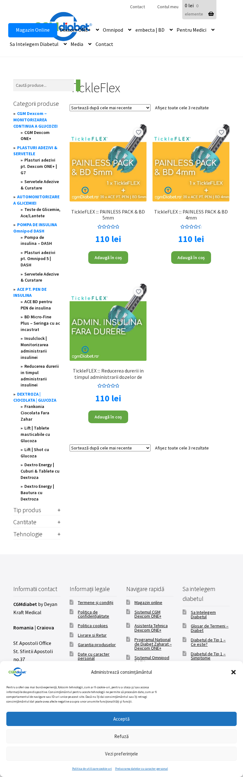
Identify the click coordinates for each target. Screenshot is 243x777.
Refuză (121, 736)
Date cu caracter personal (93, 656)
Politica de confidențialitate (93, 614)
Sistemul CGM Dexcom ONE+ (147, 614)
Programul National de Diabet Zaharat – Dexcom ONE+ (153, 644)
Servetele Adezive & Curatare (40, 185)
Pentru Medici (191, 30)
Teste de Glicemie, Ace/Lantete (40, 213)
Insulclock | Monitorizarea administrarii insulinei (34, 347)
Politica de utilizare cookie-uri (92, 769)
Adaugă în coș (108, 257)
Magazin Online (33, 30)
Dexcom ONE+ (75, 30)
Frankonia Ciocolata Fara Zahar (35, 413)
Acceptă (121, 719)
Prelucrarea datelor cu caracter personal (141, 769)
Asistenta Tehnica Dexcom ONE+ (151, 628)
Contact (137, 7)
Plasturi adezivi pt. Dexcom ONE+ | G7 (39, 166)
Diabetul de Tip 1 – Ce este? (208, 642)
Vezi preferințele (121, 754)
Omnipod (113, 30)
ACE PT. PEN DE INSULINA (30, 292)
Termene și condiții (95, 602)
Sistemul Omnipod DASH (151, 660)
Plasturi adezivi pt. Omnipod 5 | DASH (38, 259)
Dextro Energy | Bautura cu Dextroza (37, 492)
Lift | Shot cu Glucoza (35, 453)
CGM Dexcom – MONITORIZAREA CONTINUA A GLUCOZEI (35, 120)
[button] (233, 672)
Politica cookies (93, 625)
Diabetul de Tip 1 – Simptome (208, 656)
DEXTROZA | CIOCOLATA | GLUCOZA (34, 397)
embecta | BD (150, 30)
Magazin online (148, 602)
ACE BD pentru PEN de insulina (36, 305)
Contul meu (167, 7)
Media (77, 44)
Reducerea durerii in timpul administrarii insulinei (40, 375)
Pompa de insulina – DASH (36, 240)
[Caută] (78, 85)
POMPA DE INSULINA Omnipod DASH (35, 228)
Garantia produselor (97, 644)
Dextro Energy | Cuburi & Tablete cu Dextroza (40, 471)
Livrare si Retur (92, 635)
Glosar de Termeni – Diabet (209, 628)
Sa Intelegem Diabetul (34, 44)
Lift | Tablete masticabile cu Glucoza (35, 434)
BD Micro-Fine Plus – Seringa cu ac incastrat (40, 323)
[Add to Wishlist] (138, 132)
